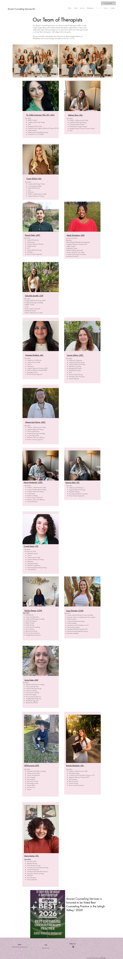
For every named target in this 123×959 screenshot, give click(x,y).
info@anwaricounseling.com (19, 947)
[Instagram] (73, 947)
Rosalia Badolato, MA (75, 765)
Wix (104, 958)
